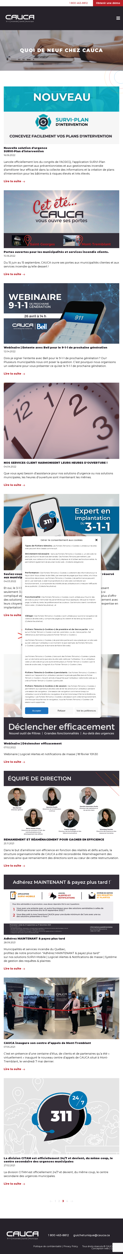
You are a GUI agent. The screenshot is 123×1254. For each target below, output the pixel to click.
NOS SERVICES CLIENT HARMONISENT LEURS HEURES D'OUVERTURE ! (56, 462)
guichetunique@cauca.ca (91, 1235)
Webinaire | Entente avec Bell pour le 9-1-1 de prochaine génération (55, 347)
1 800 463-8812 (78, 3)
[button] (96, 539)
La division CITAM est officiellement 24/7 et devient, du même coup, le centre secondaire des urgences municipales (58, 1160)
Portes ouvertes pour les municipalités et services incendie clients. (56, 252)
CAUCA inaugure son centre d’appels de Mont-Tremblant (47, 1043)
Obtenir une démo (108, 3)
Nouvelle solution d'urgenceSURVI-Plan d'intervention (25, 149)
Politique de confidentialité (47, 1246)
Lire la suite (12, 181)
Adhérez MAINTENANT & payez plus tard (34, 938)
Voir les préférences (86, 710)
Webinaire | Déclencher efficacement (33, 743)
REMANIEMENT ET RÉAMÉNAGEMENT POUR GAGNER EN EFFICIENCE (54, 839)
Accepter (36, 710)
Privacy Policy (70, 1246)
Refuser (61, 710)
